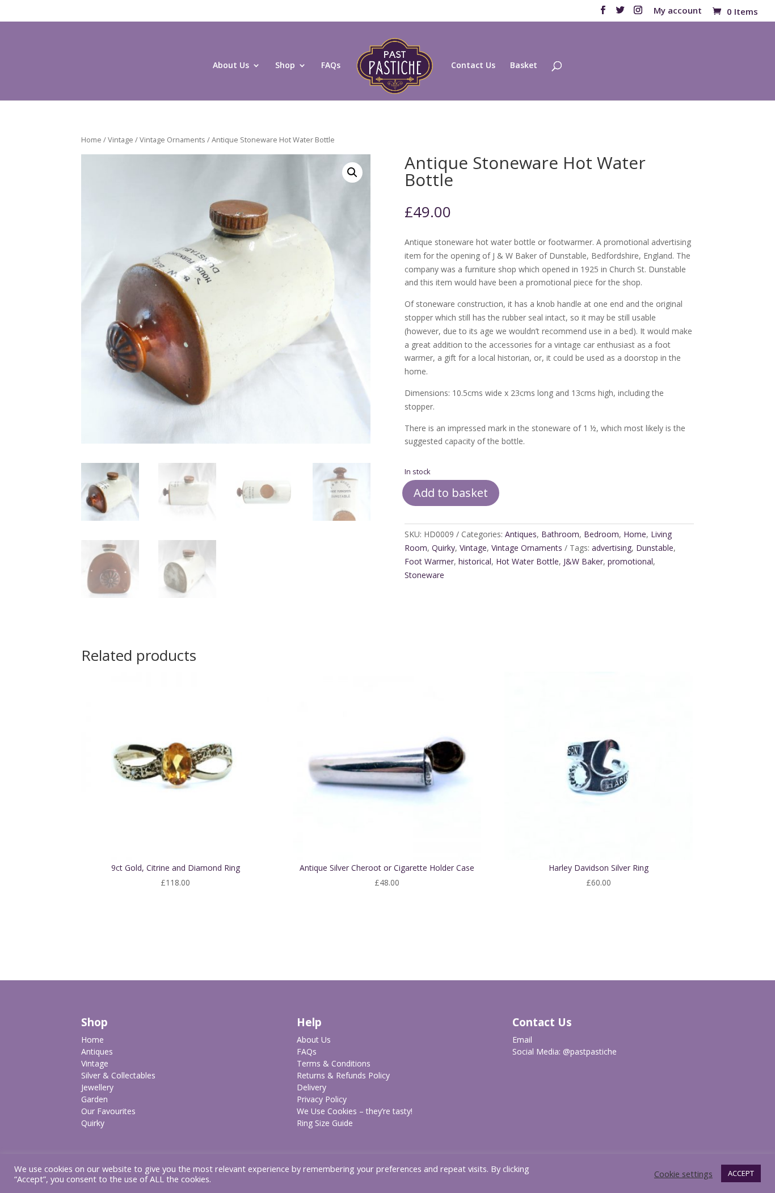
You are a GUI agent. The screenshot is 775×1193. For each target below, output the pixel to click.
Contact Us (473, 65)
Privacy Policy (322, 1099)
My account (678, 11)
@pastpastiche (590, 1051)
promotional (630, 561)
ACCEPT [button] (741, 1173)
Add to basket (451, 492)
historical (474, 561)
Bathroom (560, 534)
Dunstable (654, 547)
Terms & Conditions (333, 1063)
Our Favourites (108, 1111)
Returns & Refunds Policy (343, 1075)
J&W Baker (583, 561)
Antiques (521, 534)
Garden (94, 1099)
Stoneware (424, 575)
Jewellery (97, 1087)
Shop (285, 65)
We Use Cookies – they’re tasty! (354, 1111)
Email (522, 1039)
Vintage (120, 139)
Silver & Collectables (118, 1075)
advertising (611, 547)
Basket (523, 65)
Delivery (311, 1087)
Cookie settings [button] (683, 1174)
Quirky (443, 547)
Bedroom (601, 534)
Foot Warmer (429, 561)
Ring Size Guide (325, 1123)
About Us (231, 65)
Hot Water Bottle (527, 561)
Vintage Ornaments (172, 139)
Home (91, 139)
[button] (352, 172)
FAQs (330, 65)
